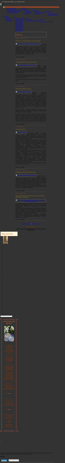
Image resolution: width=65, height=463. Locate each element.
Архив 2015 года (19, 18)
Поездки (42, 19)
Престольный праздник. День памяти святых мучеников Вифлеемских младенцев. (29, 196)
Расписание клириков (40, 12)
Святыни (24, 9)
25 (32, 223)
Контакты (5, 16)
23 (30, 223)
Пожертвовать (9, 20)
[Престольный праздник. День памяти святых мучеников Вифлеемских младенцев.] (31, 201)
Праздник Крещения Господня (23, 88)
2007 (31, 230)
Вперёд (35, 223)
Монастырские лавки (12, 12)
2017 (35, 228)
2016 (38, 228)
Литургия (8, 17)
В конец (38, 223)
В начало (23, 223)
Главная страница (44, 21)
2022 (24, 228)
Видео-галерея (18, 31)
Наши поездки (29, 19)
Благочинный (28, 11)
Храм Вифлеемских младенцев (14, 10)
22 (29, 223)
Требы (14, 17)
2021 (26, 228)
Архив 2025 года (19, 29)
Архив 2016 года (19, 19)
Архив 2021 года (19, 25)
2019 (31, 228)
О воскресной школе (52, 13)
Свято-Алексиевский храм (13, 11)
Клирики (26, 13)
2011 (42, 228)
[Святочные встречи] (21, 132)
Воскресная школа (49, 12)
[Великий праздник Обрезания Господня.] (26, 175)
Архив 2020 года (19, 24)
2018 (33, 228)
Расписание (37, 11)
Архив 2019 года (19, 23)
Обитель (24, 8)
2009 (44, 228)
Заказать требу (9, 19)
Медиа (24, 18)
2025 (17, 228)
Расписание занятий (52, 15)
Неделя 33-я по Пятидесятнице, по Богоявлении (27, 40)
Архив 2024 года (19, 28)
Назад (27, 223)
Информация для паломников (33, 20)
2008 (29, 230)
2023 (22, 228)
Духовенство (35, 10)
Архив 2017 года (19, 20)
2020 (29, 228)
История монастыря (12, 8)
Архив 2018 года (19, 21)
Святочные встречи (20, 129)
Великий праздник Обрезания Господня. (25, 172)
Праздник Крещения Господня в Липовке (26, 62)
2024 (19, 228)
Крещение (37, 13)
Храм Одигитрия (11, 9)
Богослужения (48, 11)
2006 (33, 230)
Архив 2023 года (19, 27)
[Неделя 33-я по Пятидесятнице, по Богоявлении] (28, 43)
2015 (40, 228)
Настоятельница (28, 12)
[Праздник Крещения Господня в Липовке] (26, 65)
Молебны (8, 18)
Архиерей (27, 10)
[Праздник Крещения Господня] (24, 91)
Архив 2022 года (19, 26)
